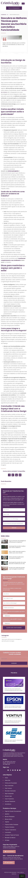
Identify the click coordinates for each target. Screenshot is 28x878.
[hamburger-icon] (23, 3)
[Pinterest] (13, 770)
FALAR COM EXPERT (10, 851)
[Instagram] (10, 770)
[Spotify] (17, 770)
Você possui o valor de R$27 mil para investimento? (12, 619)
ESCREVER (14, 663)
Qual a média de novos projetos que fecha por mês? (14, 612)
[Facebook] (8, 770)
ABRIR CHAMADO (9, 862)
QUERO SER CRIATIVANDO (14, 627)
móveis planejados (13, 171)
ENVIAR (14, 527)
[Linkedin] (15, 770)
